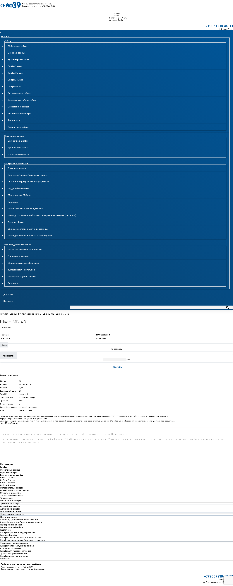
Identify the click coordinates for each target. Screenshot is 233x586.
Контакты (8, 301)
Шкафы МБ (48, 313)
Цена (4, 345)
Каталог (5, 36)
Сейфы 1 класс (15, 66)
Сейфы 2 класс (15, 73)
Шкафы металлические (16, 163)
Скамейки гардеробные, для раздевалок (29, 181)
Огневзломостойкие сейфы (22, 100)
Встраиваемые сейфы (19, 93)
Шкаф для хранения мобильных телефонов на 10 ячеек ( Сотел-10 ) (42, 215)
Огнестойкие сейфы (18, 106)
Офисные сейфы (16, 52)
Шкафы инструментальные (22, 276)
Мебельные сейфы (17, 46)
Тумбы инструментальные (21, 269)
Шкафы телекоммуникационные (25, 249)
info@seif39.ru (226, 29)
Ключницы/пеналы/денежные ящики (27, 175)
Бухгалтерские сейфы (19, 59)
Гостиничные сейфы (18, 127)
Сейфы (7, 41)
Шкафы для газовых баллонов (23, 263)
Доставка (8, 294)
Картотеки (13, 202)
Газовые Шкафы (16, 222)
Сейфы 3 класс (15, 79)
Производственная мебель (18, 244)
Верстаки (13, 283)
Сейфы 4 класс (15, 86)
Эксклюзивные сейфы (19, 113)
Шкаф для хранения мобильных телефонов (30, 235)
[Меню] (0, 32)
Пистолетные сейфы (18, 154)
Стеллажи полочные (18, 256)
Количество (9, 355)
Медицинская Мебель (19, 195)
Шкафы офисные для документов (25, 208)
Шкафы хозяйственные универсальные (28, 228)
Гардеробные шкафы (18, 188)
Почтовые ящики (17, 168)
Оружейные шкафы (14, 136)
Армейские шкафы (18, 147)
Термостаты (14, 120)
